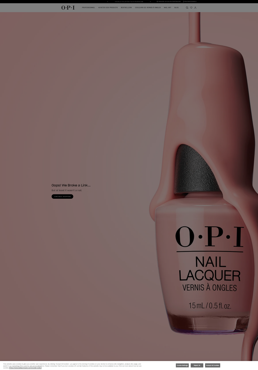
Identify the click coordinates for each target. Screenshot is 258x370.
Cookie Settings (182, 365)
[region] (129, 365)
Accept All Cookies (212, 365)
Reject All (197, 365)
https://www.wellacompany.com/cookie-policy (25, 368)
